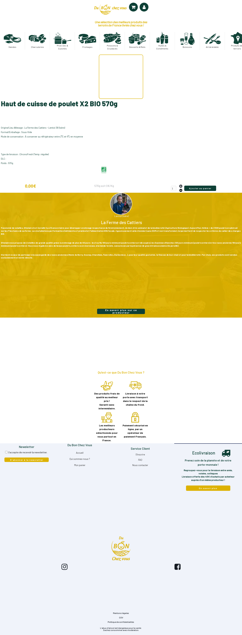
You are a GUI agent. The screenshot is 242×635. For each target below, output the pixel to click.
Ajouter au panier (200, 188)
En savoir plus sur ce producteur (121, 311)
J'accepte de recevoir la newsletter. (27, 452)
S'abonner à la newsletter (26, 460)
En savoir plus (208, 488)
